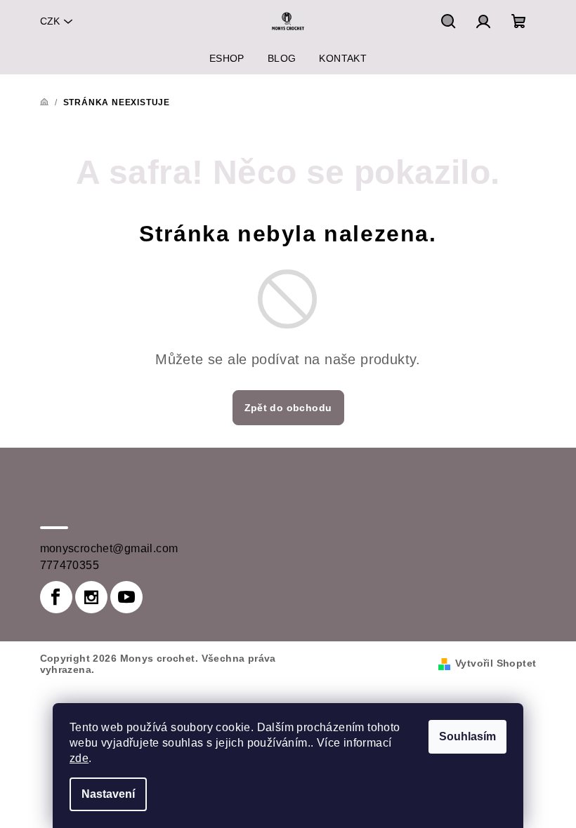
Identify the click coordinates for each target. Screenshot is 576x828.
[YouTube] (126, 597)
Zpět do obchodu (288, 407)
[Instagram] (91, 597)
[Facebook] (56, 597)
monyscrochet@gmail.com (109, 548)
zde (79, 758)
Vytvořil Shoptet (495, 663)
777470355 (70, 565)
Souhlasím (467, 736)
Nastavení (108, 794)
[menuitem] (227, 58)
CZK (50, 21)
